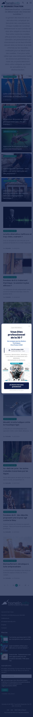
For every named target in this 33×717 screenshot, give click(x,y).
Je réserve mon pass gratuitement (16, 386)
